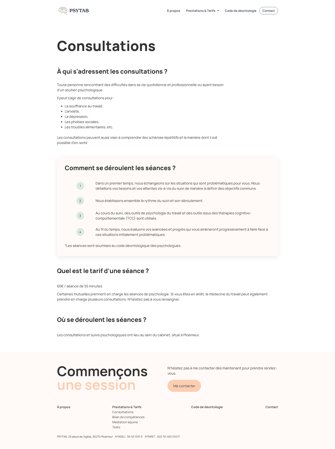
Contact (268, 11)
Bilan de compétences (128, 417)
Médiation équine (125, 422)
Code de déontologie (240, 11)
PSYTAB (75, 10)
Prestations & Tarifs (200, 11)
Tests (116, 427)
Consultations (122, 412)
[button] (202, 10)
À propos (173, 11)
